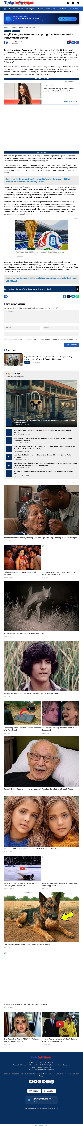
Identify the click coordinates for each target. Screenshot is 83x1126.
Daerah (27, 362)
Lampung (7, 31)
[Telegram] (73, 296)
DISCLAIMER (38, 1074)
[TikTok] (48, 1083)
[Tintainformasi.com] (19, 3)
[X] (35, 1083)
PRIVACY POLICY (59, 1074)
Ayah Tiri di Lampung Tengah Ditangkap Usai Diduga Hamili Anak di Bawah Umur (44, 472)
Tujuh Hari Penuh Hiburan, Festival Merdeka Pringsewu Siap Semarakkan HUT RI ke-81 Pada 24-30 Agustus (48, 358)
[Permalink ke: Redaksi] (6, 42)
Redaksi (11, 42)
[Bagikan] (77, 42)
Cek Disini (35, 1101)
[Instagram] (40, 1083)
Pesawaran (15, 31)
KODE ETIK (15, 1074)
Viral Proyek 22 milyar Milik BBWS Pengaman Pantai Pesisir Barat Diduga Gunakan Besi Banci (43, 439)
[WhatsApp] (77, 296)
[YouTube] (44, 1083)
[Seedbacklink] (52, 1082)
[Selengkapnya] (76, 373)
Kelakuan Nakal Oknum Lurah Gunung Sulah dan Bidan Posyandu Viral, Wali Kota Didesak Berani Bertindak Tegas (44, 448)
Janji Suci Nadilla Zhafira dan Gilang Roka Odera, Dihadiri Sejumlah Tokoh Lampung (43, 456)
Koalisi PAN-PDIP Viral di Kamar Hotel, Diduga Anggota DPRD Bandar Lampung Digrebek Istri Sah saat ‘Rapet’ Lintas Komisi (45, 464)
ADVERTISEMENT (73, 1074)
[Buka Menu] (73, 3)
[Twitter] (69, 296)
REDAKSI (7, 1074)
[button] (68, 3)
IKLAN (42, 1076)
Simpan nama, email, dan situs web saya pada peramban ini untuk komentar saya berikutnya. (42, 339)
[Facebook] (64, 296)
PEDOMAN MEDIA (27, 1074)
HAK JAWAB (48, 1074)
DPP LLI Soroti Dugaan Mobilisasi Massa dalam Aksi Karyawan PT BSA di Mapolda (42, 431)
